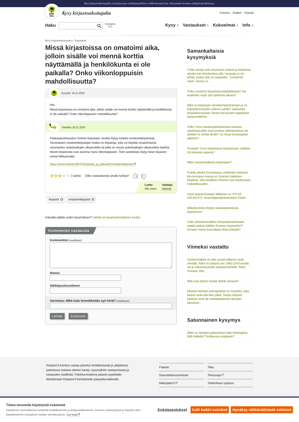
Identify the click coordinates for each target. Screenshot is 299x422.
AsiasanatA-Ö (110, 25)
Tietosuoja (214, 375)
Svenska (224, 12)
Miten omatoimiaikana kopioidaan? (209, 162)
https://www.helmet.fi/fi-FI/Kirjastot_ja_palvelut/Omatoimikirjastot (91, 164)
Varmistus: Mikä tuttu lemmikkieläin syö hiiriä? (83, 300)
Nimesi (55, 273)
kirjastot (54, 199)
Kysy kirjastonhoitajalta (58, 40)
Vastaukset (194, 25)
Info (246, 25)
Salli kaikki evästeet (209, 410)
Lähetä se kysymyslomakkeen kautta (116, 217)
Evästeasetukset (172, 410)
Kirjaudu (249, 12)
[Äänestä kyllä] (135, 175)
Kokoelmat (224, 25)
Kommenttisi (59, 240)
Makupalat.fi (167, 383)
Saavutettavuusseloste (173, 375)
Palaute (164, 367)
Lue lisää (72, 414)
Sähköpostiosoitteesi (65, 285)
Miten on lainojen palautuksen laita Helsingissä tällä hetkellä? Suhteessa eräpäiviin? (217, 334)
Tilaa (210, 367)
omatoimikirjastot (79, 199)
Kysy (170, 25)
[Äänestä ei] (143, 176)
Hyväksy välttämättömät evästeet (261, 410)
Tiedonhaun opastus (220, 383)
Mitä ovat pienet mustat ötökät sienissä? (213, 281)
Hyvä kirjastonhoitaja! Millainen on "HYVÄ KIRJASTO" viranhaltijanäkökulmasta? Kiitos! (216, 196)
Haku (50, 25)
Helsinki (166, 188)
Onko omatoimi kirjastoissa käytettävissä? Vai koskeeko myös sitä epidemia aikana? (216, 93)
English (237, 12)
